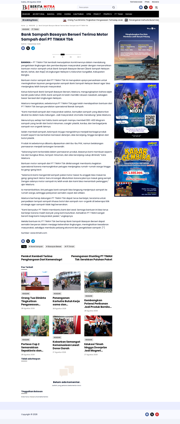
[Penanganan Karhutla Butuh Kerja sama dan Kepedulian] (116, 20)
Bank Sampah (37, 246)
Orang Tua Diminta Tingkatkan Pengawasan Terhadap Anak (85, 20)
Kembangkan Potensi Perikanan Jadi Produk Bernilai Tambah (97, 304)
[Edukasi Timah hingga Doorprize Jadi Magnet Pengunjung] (98, 326)
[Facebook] (141, 7)
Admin (24, 44)
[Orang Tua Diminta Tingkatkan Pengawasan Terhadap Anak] (55, 20)
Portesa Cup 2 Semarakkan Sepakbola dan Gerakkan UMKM (32, 347)
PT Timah (70, 246)
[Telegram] (33, 48)
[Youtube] (151, 7)
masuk (32, 397)
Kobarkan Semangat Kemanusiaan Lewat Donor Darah (66, 345)
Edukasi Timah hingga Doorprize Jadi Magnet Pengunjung (95, 347)
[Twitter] (146, 7)
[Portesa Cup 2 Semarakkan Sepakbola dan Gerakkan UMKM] (35, 326)
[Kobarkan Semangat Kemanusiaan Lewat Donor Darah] (67, 325)
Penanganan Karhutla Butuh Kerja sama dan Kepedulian (145, 20)
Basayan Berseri (54, 246)
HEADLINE (25, 29)
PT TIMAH (35, 29)
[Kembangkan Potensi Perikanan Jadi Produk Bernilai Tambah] (98, 282)
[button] (114, 7)
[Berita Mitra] (38, 7)
